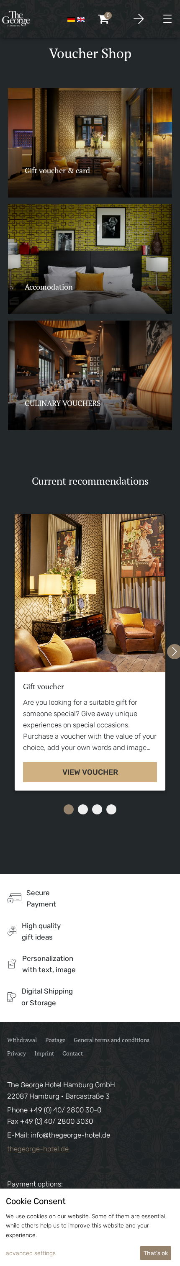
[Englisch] (81, 18)
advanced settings (31, 1253)
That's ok (156, 1253)
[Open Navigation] (167, 19)
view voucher (90, 772)
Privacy (16, 1053)
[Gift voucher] (90, 593)
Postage (55, 1040)
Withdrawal (22, 1040)
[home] (16, 18)
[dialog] (90, 1227)
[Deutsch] (71, 18)
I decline (122, 1253)
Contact (72, 1053)
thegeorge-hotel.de (38, 1149)
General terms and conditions (111, 1040)
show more (49, 180)
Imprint (44, 1053)
